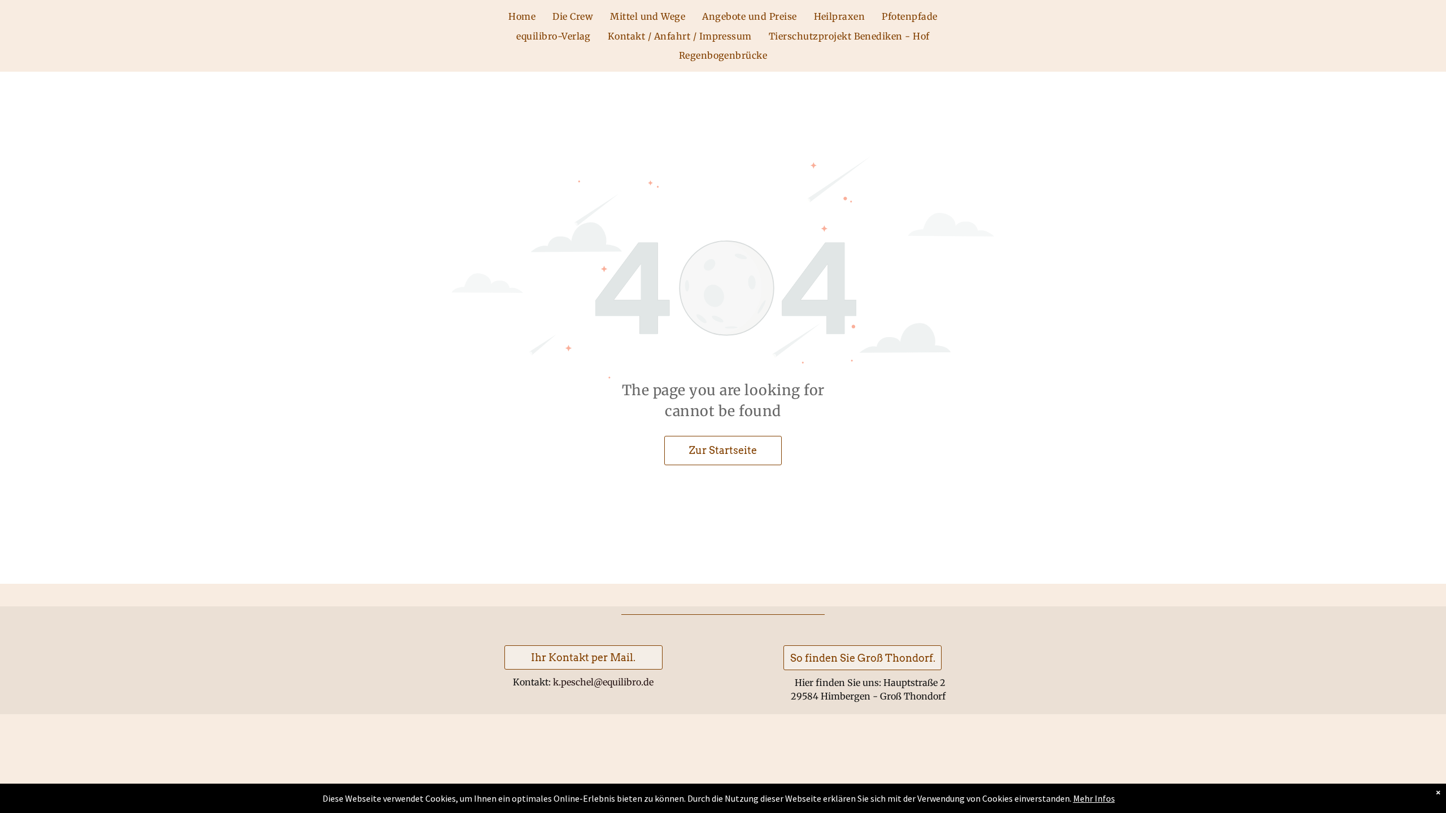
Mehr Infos (1094, 798)
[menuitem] (522, 16)
